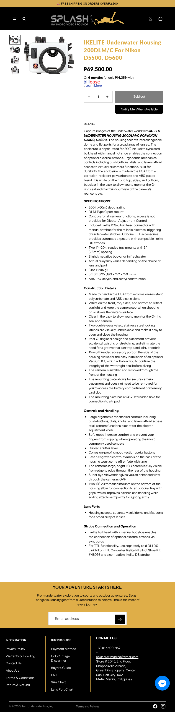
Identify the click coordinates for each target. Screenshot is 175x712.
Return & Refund (18, 685)
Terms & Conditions (20, 678)
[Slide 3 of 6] (15, 60)
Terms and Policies (87, 706)
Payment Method (63, 649)
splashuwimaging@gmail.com (117, 657)
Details (89, 123)
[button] (162, 683)
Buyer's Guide (61, 668)
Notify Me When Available (139, 109)
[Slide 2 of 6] (15, 50)
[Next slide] (71, 56)
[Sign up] (120, 619)
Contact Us (14, 663)
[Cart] (160, 19)
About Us (12, 670)
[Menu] (14, 18)
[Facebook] (155, 706)
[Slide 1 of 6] (15, 40)
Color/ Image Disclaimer (60, 658)
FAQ (54, 675)
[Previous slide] (28, 56)
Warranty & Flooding (20, 656)
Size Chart (58, 682)
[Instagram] (163, 706)
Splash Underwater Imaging (36, 706)
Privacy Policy (15, 649)
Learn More (93, 85)
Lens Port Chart (62, 689)
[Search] (24, 19)
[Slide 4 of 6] (15, 70)
